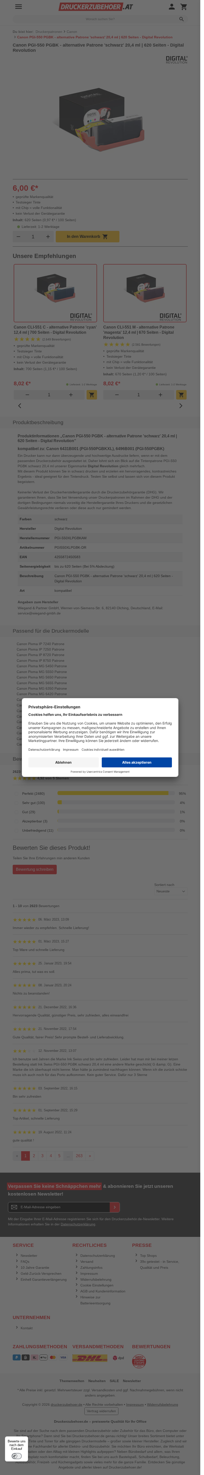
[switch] (17, 1456)
